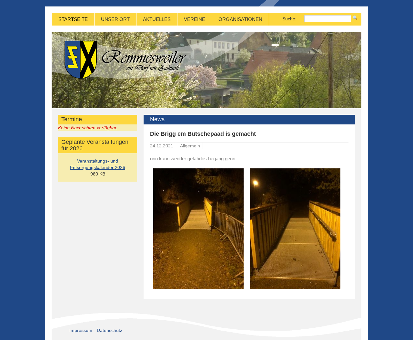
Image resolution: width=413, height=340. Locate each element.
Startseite (73, 19)
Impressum (80, 330)
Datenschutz (109, 330)
